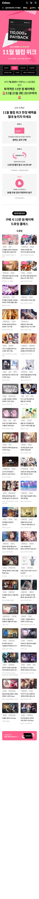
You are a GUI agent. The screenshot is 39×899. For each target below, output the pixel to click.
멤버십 (25, 8)
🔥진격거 (33, 8)
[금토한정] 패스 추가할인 (13, 8)
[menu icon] (35, 2)
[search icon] (27, 2)
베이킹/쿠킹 (8, 73)
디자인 (17, 73)
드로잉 (14, 68)
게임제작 (32, 68)
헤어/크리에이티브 (29, 73)
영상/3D (23, 68)
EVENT (6, 68)
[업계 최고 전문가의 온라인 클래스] (6, 3)
